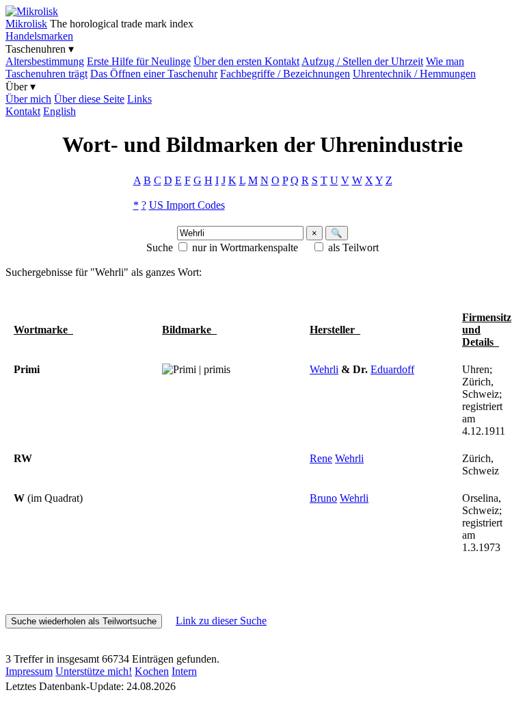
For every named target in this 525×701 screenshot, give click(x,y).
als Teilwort (353, 247)
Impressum (29, 671)
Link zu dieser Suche (221, 620)
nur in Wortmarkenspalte (245, 247)
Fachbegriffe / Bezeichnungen (285, 73)
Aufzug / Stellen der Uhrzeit (362, 61)
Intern (184, 671)
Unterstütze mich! (93, 671)
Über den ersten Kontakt (246, 61)
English (59, 111)
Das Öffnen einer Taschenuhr (153, 73)
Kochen (152, 671)
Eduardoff (392, 369)
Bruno (323, 498)
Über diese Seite (89, 99)
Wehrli (324, 369)
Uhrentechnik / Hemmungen (414, 73)
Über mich (28, 99)
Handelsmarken (39, 36)
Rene (321, 458)
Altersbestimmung (44, 61)
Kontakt (22, 111)
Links (139, 99)
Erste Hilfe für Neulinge (139, 61)
